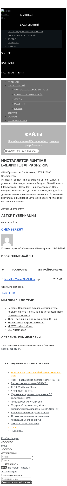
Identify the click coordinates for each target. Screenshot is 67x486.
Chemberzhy (12, 229)
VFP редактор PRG (22, 390)
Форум (6, 52)
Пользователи (12, 72)
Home (11, 141)
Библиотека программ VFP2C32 (26, 322)
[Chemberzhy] (7, 244)
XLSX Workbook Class (20, 326)
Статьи (12, 39)
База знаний (29, 24)
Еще (14, 427)
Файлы (12, 46)
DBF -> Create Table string (25, 423)
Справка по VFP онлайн (22, 35)
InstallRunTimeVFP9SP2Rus (19, 279)
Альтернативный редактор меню (30, 412)
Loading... (18, 430)
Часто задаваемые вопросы (25, 31)
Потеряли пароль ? (19, 467)
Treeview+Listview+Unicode (26, 401)
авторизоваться (10, 348)
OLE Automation (17, 329)
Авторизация (9, 471)
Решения (13, 42)
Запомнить (11, 464)
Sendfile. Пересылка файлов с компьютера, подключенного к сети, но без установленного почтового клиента (35, 312)
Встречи (7, 62)
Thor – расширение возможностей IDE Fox (32, 319)
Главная (26, 14)
